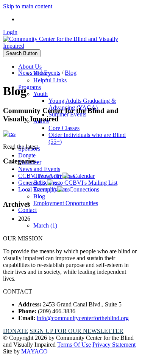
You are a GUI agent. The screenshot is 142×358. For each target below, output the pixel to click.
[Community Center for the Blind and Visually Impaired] (71, 45)
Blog (39, 196)
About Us (30, 66)
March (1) (45, 225)
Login (10, 32)
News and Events (39, 169)
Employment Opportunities (65, 203)
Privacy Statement (114, 344)
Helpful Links (50, 80)
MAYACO (34, 351)
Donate (27, 155)
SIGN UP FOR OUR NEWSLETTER (76, 331)
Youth (40, 94)
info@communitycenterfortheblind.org (83, 318)
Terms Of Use (74, 344)
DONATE (15, 331)
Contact (27, 210)
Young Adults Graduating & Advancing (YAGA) (82, 104)
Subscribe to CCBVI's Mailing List (75, 182)
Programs (29, 87)
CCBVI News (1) (40, 176)
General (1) (32, 182)
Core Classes (64, 128)
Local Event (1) (37, 189)
